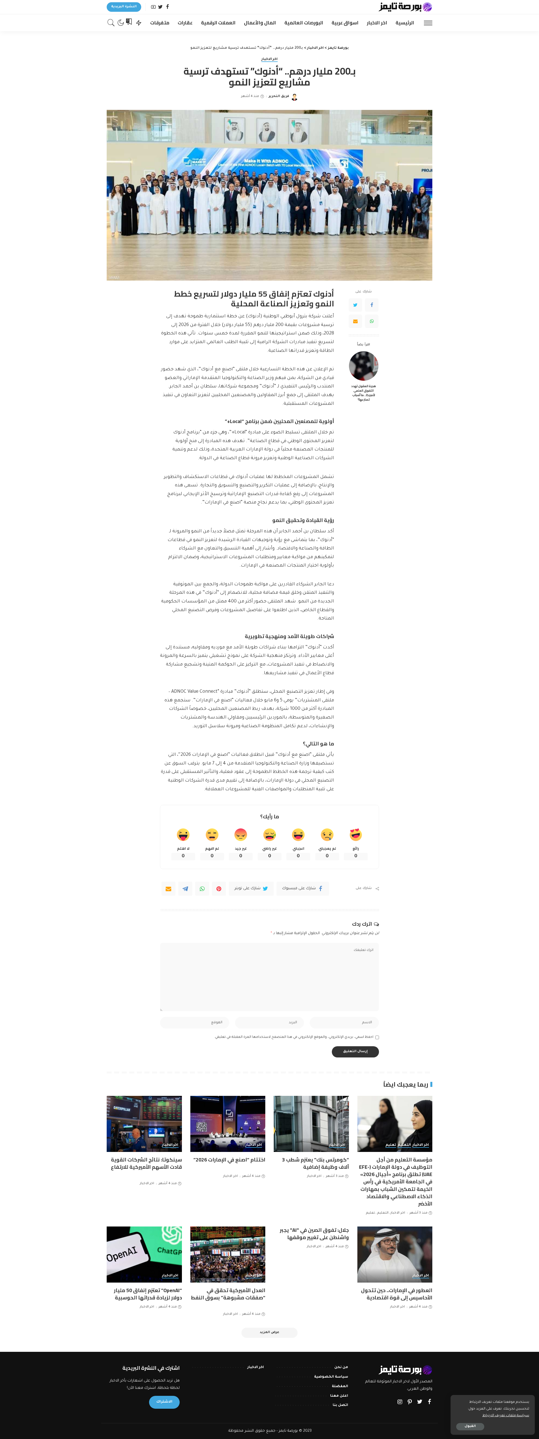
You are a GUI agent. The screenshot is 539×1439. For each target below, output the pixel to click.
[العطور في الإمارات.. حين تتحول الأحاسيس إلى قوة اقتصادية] (395, 1255)
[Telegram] (185, 889)
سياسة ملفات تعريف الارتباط (505, 1416)
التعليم (404, 1145)
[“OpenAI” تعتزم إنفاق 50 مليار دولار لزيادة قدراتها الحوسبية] (144, 1255)
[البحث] (111, 22)
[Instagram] (400, 1402)
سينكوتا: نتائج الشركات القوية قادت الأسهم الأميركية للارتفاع (146, 1163)
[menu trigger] (425, 22)
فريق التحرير (279, 96)
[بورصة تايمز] (405, 7)
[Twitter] (160, 7)
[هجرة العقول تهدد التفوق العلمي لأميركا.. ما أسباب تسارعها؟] (363, 366)
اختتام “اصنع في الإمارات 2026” (229, 1159)
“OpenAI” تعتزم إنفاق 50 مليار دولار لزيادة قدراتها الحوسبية (148, 1294)
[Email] (355, 321)
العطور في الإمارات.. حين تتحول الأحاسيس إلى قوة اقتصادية (396, 1294)
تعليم (390, 1145)
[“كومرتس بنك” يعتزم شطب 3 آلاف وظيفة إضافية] (311, 1124)
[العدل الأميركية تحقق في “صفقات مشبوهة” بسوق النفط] (228, 1255)
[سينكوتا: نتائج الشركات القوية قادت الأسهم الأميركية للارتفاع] (144, 1124)
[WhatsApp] (371, 321)
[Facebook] (167, 7)
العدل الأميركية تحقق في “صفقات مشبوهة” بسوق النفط (228, 1294)
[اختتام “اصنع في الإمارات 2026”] (228, 1124)
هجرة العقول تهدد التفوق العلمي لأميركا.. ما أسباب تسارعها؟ (363, 393)
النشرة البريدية (124, 7)
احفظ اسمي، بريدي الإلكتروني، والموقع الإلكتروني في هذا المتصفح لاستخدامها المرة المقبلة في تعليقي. (293, 1037)
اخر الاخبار (269, 59)
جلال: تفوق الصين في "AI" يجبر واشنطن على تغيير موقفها (314, 1233)
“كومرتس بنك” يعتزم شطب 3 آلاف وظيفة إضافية (315, 1163)
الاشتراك (164, 1402)
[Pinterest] (219, 889)
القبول (470, 1426)
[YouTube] (153, 7)
